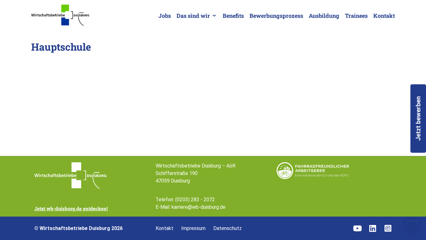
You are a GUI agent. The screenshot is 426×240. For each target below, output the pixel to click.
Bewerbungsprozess (276, 15)
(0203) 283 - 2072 (195, 199)
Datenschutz (227, 228)
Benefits (233, 15)
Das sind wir (193, 15)
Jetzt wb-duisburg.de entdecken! (71, 208)
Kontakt (384, 15)
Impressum (193, 228)
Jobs (164, 15)
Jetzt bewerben (418, 118)
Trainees (356, 15)
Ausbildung (324, 15)
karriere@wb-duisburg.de (198, 207)
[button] (412, 226)
